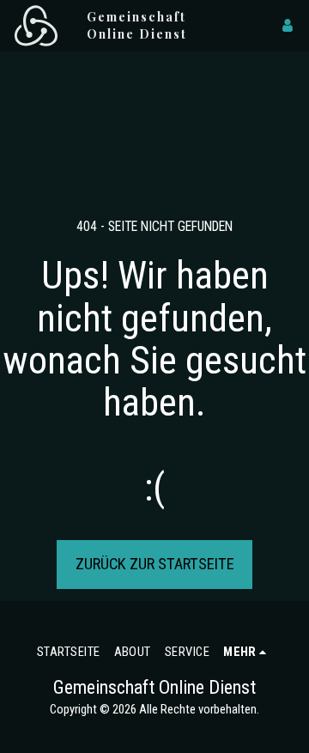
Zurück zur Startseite (155, 564)
